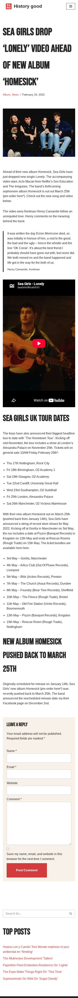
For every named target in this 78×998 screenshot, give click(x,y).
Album (6, 94)
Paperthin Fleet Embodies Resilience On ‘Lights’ (35, 965)
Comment (14, 799)
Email (11, 767)
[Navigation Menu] (70, 6)
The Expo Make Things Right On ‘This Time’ (32, 971)
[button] (70, 913)
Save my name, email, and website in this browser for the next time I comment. (34, 856)
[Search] (71, 914)
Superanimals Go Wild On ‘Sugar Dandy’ (30, 978)
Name (12, 751)
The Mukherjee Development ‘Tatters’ (28, 958)
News (15, 94)
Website (12, 783)
